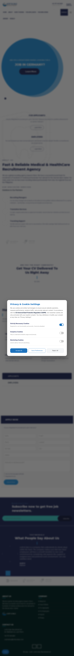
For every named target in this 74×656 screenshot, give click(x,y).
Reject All (55, 350)
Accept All (19, 350)
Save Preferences (37, 350)
